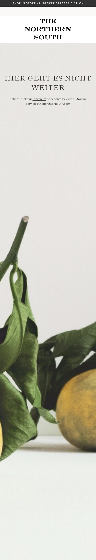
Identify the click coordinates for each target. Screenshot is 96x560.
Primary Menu (4, 11)
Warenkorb (90, 11)
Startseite (39, 99)
